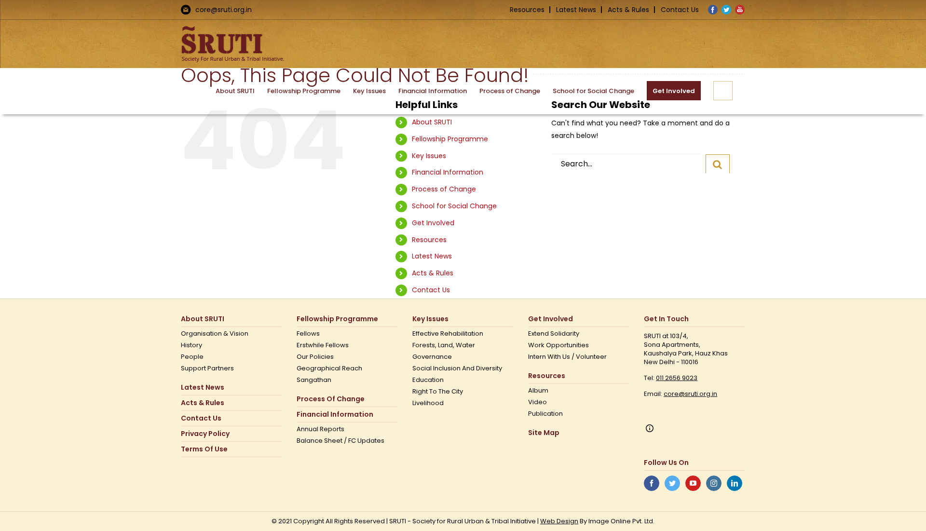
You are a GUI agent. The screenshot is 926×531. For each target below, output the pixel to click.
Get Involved (433, 223)
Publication (545, 413)
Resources (527, 9)
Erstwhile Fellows (323, 345)
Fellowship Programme (450, 139)
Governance (432, 357)
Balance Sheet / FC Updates (340, 440)
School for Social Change (454, 206)
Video (537, 402)
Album (538, 390)
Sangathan (314, 380)
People (192, 357)
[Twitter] (672, 483)
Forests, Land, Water (443, 345)
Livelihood (428, 403)
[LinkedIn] (734, 483)
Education (428, 380)
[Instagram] (714, 483)
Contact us (201, 418)
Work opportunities (558, 345)
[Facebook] (651, 483)
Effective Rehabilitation (447, 333)
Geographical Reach (329, 368)
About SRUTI (432, 122)
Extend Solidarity (553, 333)
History (191, 345)
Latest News (576, 9)
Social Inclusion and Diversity (457, 368)
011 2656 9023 (676, 377)
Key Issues (429, 156)
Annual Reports (320, 429)
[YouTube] (693, 483)
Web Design (559, 521)
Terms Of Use (204, 449)
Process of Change (444, 189)
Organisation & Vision (214, 333)
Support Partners (207, 368)
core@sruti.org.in (223, 9)
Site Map (543, 432)
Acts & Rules (628, 9)
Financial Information (447, 172)
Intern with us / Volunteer (567, 357)
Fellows (308, 333)
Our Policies (315, 357)
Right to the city (437, 391)
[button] (723, 91)
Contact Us (680, 9)
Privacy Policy (205, 433)
